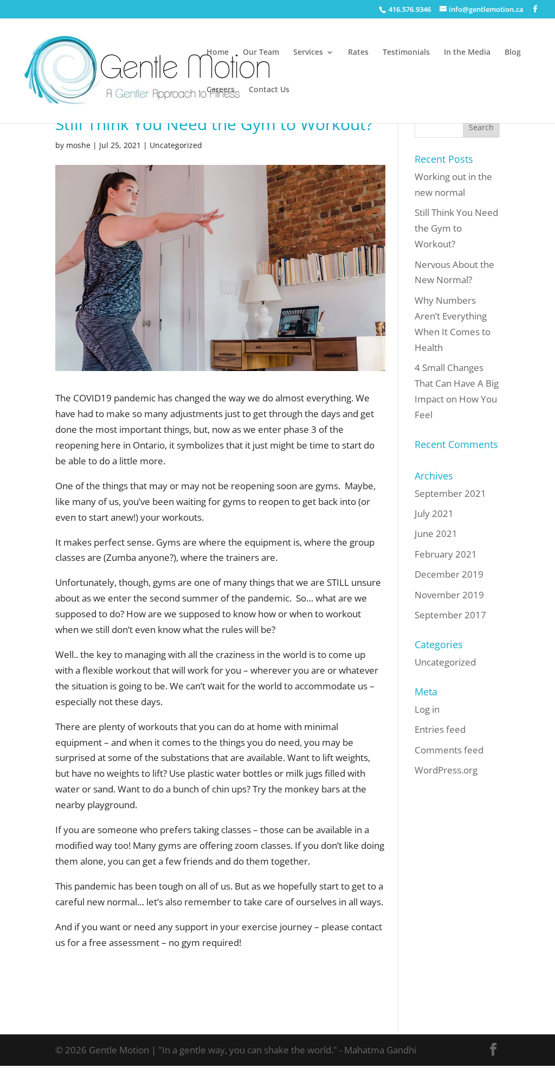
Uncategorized (176, 145)
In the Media (467, 52)
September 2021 (450, 493)
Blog (513, 52)
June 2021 (436, 533)
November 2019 (449, 595)
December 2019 (449, 574)
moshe (78, 145)
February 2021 (446, 554)
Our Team (261, 52)
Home (217, 52)
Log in (427, 709)
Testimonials (406, 52)
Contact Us (269, 90)
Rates (358, 52)
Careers (220, 90)
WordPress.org (446, 770)
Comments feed (449, 750)
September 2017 (450, 615)
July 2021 (434, 513)
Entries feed (440, 729)
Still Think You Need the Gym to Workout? (456, 228)
